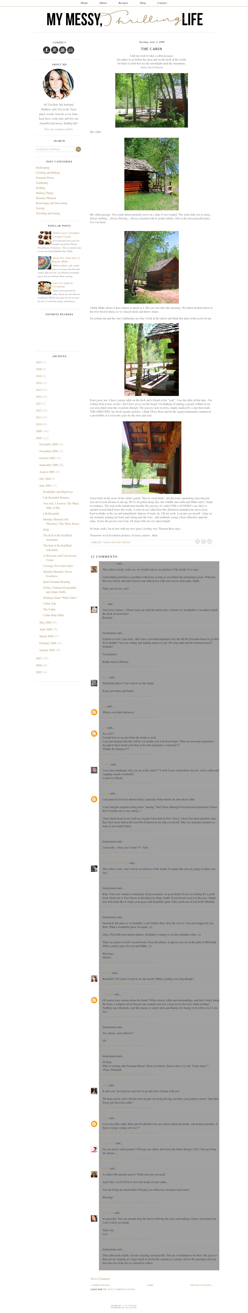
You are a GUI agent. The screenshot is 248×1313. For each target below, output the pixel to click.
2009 (39, 431)
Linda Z (106, 972)
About (103, 3)
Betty (105, 1118)
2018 (39, 376)
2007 (39, 658)
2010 (39, 424)
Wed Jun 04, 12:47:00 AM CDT (127, 984)
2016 (39, 383)
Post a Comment (100, 1279)
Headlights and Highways (58, 492)
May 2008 (45, 622)
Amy (105, 1085)
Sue (104, 706)
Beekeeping (43, 167)
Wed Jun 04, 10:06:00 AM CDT (127, 1133)
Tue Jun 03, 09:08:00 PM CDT (126, 852)
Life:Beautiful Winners (56, 497)
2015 (39, 390)
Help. (46, 529)
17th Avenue (129, 1306)
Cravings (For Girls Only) (58, 566)
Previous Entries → (202, 1285)
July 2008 (45, 478)
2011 (39, 417)
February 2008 (48, 643)
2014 (39, 396)
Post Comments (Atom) (121, 1289)
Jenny (105, 677)
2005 (39, 672)
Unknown (108, 994)
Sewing (40, 208)
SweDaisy (108, 1212)
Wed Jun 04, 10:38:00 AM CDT (127, 1158)
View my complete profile (58, 129)
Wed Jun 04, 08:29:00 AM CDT (127, 1075)
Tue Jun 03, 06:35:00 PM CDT (126, 623)
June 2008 (45, 485)
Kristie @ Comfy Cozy (115, 862)
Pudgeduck (108, 1143)
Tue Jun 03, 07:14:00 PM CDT (126, 717)
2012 (39, 410)
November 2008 (48, 451)
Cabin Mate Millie (53, 615)
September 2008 (49, 465)
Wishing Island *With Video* (60, 598)
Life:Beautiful (51, 513)
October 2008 (47, 458)
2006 (39, 665)
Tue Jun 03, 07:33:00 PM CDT (126, 754)
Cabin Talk (49, 603)
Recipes (123, 3)
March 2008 (46, 636)
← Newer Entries (100, 1285)
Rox (104, 604)
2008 (39, 438)
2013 (39, 403)
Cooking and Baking (48, 172)
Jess (104, 727)
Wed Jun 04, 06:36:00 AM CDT (127, 1017)
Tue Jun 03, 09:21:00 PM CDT (126, 878)
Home (84, 3)
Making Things (45, 193)
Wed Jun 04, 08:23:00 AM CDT (127, 1046)
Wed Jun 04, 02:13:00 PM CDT (127, 1202)
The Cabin (49, 609)
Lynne (105, 793)
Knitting (40, 188)
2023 (39, 362)
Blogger (131, 1308)
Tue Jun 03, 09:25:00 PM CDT (126, 907)
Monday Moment (46, 198)
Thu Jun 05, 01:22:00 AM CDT (126, 1268)
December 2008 (48, 444)
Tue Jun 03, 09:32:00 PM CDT (126, 962)
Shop (143, 3)
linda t (105, 1168)
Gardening (42, 183)
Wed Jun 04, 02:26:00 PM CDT (127, 1239)
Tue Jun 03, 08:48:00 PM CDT (126, 831)
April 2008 (46, 629)
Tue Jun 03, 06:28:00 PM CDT (126, 594)
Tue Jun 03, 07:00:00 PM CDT (126, 696)
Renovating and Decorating (51, 203)
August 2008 (47, 472)
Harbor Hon (109, 563)
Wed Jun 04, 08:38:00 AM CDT (127, 1108)
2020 (39, 369)
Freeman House (45, 177)
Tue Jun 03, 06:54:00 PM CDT (126, 667)
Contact (162, 3)
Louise (106, 764)
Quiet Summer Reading (56, 582)
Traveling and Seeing (117, 542)
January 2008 (47, 650)
